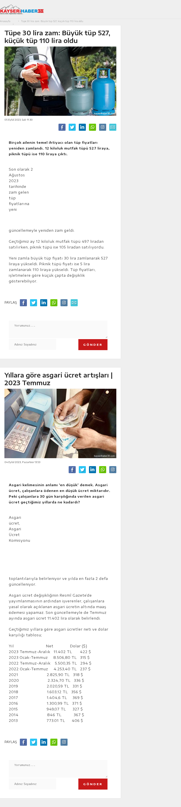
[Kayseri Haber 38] (21, 9)
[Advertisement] (75, 194)
